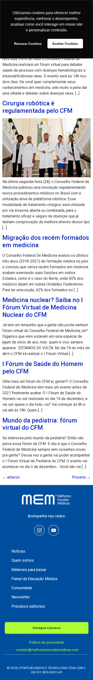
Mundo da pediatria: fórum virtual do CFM (39, 424)
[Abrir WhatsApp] (81, 668)
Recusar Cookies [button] (28, 44)
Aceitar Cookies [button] (65, 44)
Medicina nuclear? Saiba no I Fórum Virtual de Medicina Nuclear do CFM (42, 307)
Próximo (81, 477)
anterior (11, 477)
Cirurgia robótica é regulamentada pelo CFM (37, 107)
